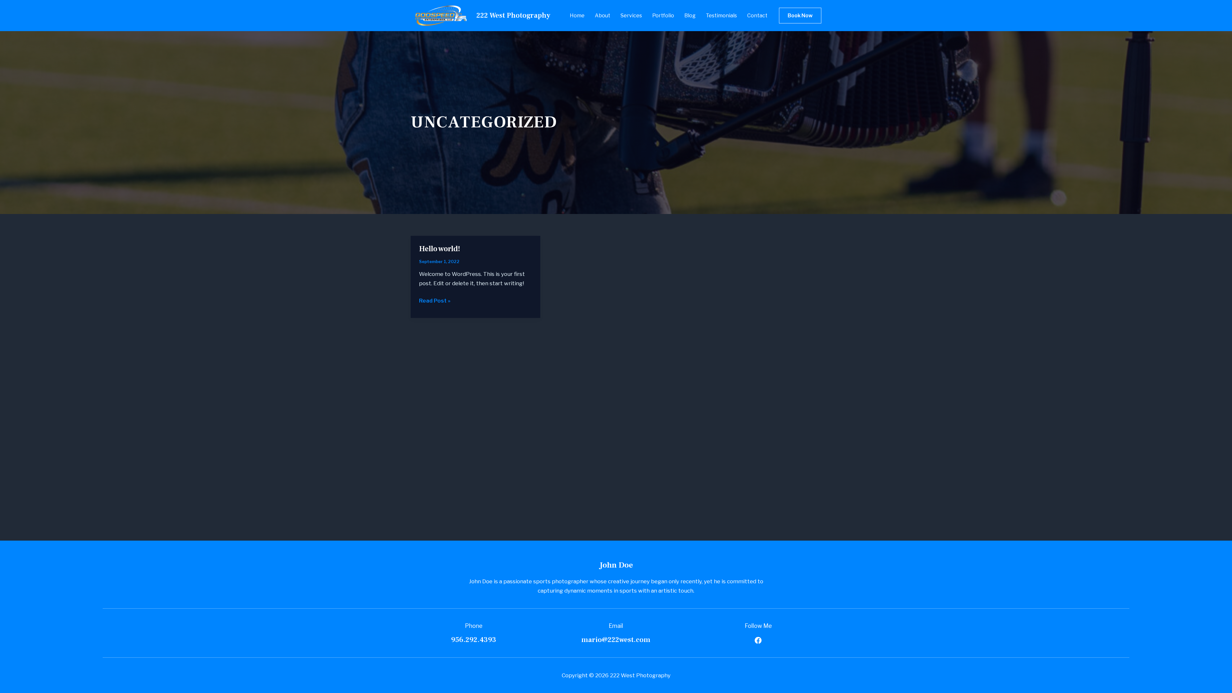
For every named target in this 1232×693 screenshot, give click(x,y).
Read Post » (434, 301)
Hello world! (439, 249)
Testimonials (721, 16)
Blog (690, 16)
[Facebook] (758, 640)
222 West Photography (513, 15)
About (602, 16)
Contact (757, 16)
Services (631, 16)
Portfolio (663, 16)
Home (577, 16)
